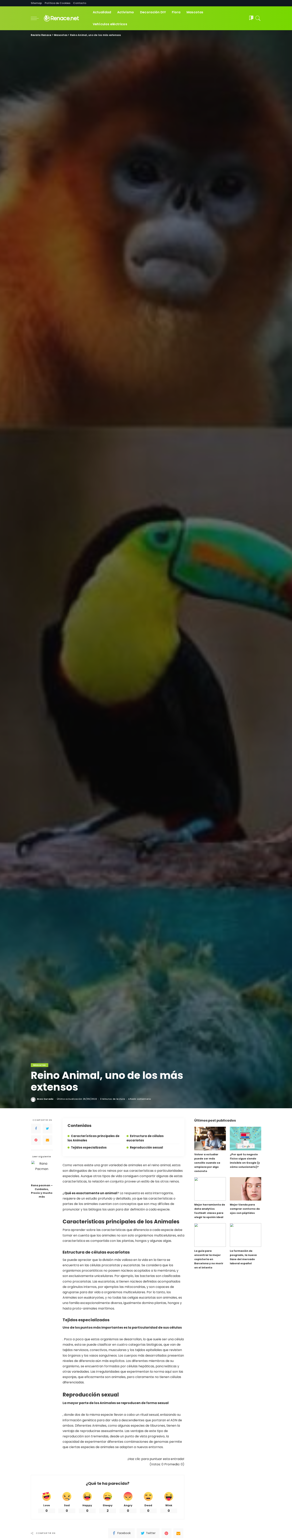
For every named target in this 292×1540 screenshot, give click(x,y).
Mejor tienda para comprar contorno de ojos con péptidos (245, 1209)
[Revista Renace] (65, 18)
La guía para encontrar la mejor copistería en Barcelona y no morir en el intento (208, 1259)
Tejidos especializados (89, 1147)
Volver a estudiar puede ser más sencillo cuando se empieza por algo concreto (207, 1163)
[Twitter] (47, 1128)
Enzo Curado (45, 1099)
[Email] (47, 1140)
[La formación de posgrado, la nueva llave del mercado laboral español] (245, 1235)
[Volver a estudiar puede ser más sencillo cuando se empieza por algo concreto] (210, 1138)
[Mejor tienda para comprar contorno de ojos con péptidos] (245, 1189)
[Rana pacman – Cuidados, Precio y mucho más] (41, 1171)
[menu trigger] (37, 18)
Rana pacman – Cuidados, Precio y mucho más (42, 1191)
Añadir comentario (139, 1099)
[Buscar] (258, 18)
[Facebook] (36, 1128)
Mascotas (39, 1065)
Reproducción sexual (146, 1147)
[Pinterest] (36, 1140)
